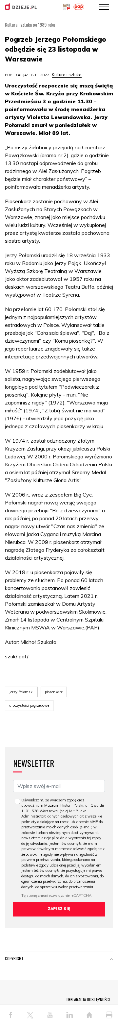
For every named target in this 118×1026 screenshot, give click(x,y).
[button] (111, 960)
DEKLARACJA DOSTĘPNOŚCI (88, 999)
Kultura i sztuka (67, 74)
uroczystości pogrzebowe (29, 705)
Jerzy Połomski (21, 692)
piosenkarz (54, 692)
